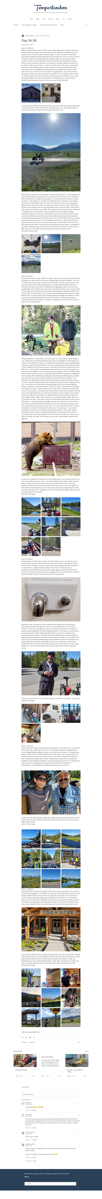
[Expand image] (31, 92)
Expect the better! (47, 1057)
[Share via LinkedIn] (30, 1037)
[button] (86, 25)
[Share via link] (34, 1037)
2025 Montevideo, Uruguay (29, 25)
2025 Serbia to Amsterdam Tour (48, 25)
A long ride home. (21, 1070)
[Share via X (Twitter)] (26, 1037)
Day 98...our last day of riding (75, 1071)
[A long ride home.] (25, 1060)
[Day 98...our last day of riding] (76, 1060)
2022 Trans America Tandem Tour (31, 1032)
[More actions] (79, 36)
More (62, 25)
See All (86, 1051)
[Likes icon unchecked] (26, 1110)
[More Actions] (79, 1103)
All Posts (16, 25)
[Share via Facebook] (22, 1037)
